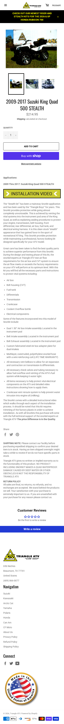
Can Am (7, 622)
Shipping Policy (11, 646)
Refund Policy (10, 642)
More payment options (31, 164)
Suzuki (6, 593)
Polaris (6, 613)
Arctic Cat (8, 603)
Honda (6, 617)
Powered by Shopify (29, 713)
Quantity (8, 128)
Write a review (32, 529)
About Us (8, 632)
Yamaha (7, 608)
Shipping (21, 119)
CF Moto (7, 627)
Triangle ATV (15, 713)
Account (56, 5)
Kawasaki (8, 598)
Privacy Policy (10, 637)
